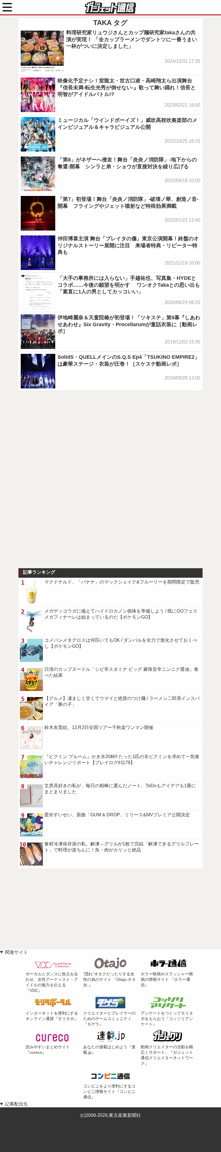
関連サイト (16, 952)
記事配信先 (16, 1104)
